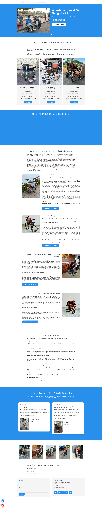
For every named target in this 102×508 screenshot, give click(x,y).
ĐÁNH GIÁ (76, 2)
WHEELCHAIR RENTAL (31, 2)
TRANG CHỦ (56, 2)
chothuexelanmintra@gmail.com (59, 487)
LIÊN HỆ (83, 2)
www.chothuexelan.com (58, 489)
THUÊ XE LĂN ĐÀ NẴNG (49, 175)
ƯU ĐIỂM (70, 2)
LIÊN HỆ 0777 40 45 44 (51, 208)
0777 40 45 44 (56, 485)
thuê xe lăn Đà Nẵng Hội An (45, 48)
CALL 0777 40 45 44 (30, 284)
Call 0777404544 (24, 26)
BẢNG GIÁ (63, 2)
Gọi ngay (28, 102)
